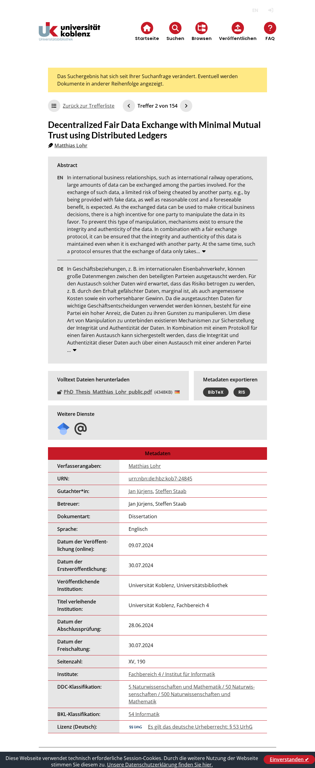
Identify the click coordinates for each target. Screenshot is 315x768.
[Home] (69, 36)
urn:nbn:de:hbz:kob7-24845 (160, 478)
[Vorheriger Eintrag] (129, 105)
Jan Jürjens (141, 491)
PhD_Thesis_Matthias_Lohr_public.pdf (108, 391)
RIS (241, 392)
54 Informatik (144, 714)
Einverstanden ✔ (289, 759)
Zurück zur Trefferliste (88, 105)
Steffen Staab (170, 491)
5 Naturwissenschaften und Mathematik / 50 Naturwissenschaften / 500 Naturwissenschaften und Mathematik (192, 694)
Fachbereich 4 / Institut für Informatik (172, 674)
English (255, 10)
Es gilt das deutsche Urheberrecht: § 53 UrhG (200, 726)
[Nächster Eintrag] (186, 105)
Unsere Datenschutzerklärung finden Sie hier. (160, 764)
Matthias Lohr (70, 145)
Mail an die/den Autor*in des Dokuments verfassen (80, 429)
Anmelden (270, 10)
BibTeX (216, 392)
